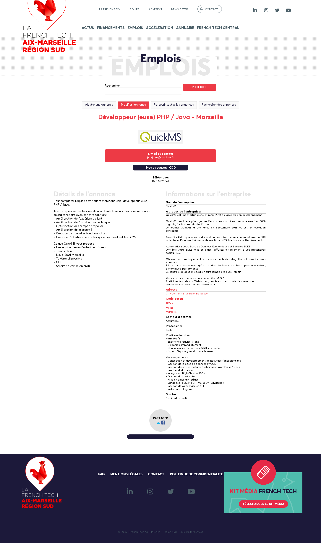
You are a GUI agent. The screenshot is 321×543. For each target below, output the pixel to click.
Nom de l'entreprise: (180, 202)
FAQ (101, 474)
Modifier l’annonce (133, 104)
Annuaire (185, 28)
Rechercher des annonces (219, 104)
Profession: (174, 326)
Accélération (159, 28)
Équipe (134, 9)
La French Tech (110, 9)
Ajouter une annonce (99, 104)
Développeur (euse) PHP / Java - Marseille (160, 117)
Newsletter (179, 9)
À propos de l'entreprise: (183, 211)
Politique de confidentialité (196, 474)
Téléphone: (161, 177)
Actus (88, 28)
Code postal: (175, 298)
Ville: (169, 307)
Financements (111, 28)
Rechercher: (112, 85)
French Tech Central (218, 28)
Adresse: (172, 289)
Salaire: (171, 394)
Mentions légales (126, 474)
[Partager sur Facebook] (163, 423)
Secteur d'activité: (179, 316)
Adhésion (155, 9)
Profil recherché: (178, 335)
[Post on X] (158, 423)
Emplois (135, 28)
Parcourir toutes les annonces (174, 104)
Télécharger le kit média (263, 503)
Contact (211, 9)
